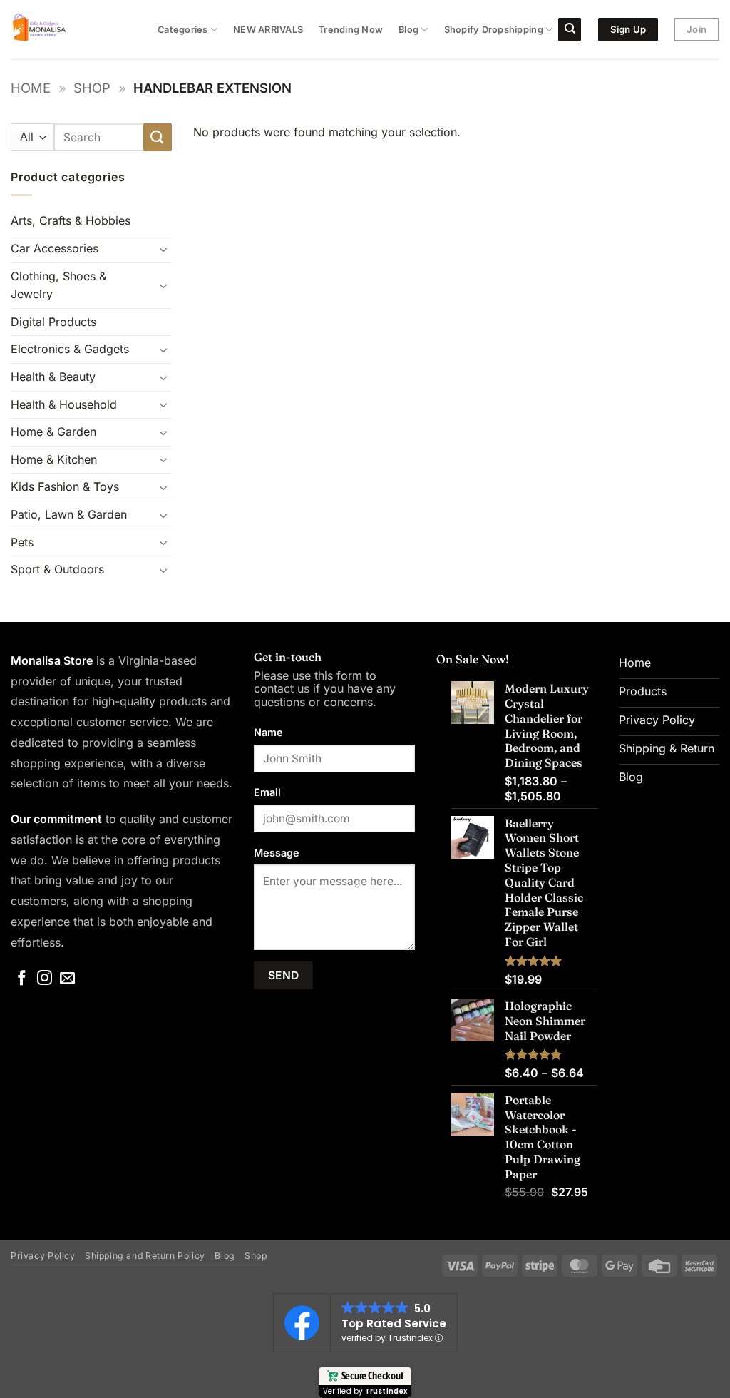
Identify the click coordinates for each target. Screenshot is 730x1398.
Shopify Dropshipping (493, 29)
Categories (183, 29)
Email (267, 792)
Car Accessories (54, 248)
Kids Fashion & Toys (65, 486)
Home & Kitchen (54, 459)
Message (276, 853)
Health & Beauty (53, 376)
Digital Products (53, 322)
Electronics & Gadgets (70, 349)
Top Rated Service (393, 1323)
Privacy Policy (43, 1255)
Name (268, 732)
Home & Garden (53, 431)
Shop (91, 88)
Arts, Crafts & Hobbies (70, 220)
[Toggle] (163, 248)
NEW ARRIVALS (268, 29)
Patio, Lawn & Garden (69, 514)
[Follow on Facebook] (21, 979)
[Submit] (157, 137)
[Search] (569, 29)
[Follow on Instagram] (44, 979)
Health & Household (64, 404)
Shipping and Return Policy (145, 1255)
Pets (22, 542)
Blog (408, 29)
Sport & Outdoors (57, 569)
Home (31, 88)
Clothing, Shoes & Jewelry (58, 285)
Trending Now (351, 29)
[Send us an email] (67, 979)
